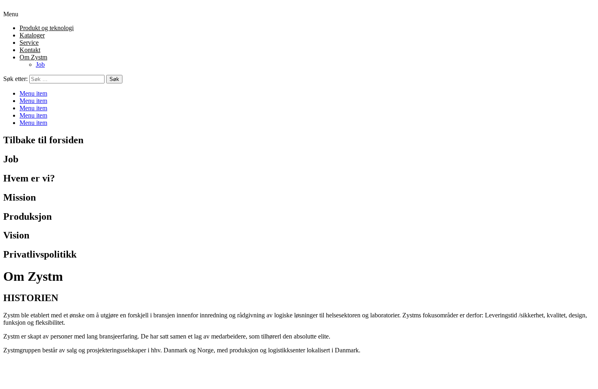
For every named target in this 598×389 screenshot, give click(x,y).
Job (40, 64)
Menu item (33, 93)
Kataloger (32, 35)
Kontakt (30, 49)
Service (29, 42)
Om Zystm (33, 57)
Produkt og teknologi (47, 27)
